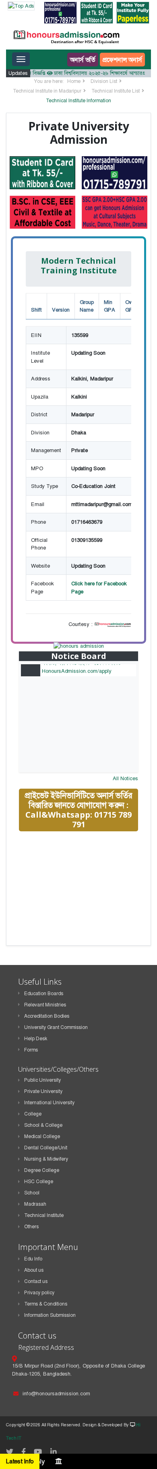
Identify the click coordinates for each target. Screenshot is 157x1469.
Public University (42, 1080)
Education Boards (43, 993)
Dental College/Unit (45, 1148)
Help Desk (35, 1038)
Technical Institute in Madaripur (47, 91)
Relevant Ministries (45, 1005)
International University (49, 1102)
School (31, 1193)
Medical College (42, 1136)
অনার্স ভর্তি (82, 59)
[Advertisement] (79, 895)
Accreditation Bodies (46, 1016)
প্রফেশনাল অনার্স (122, 59)
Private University (43, 1091)
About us (33, 1270)
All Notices (125, 778)
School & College (43, 1125)
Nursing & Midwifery (46, 1159)
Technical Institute (44, 1215)
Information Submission (50, 1315)
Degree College (41, 1170)
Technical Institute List (115, 91)
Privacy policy (39, 1292)
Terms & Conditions (45, 1304)
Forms (31, 1050)
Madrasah (35, 1204)
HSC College (38, 1181)
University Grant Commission (56, 1027)
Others (31, 1226)
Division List (104, 81)
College (32, 1114)
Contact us (36, 1281)
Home (74, 81)
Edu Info (33, 1259)
